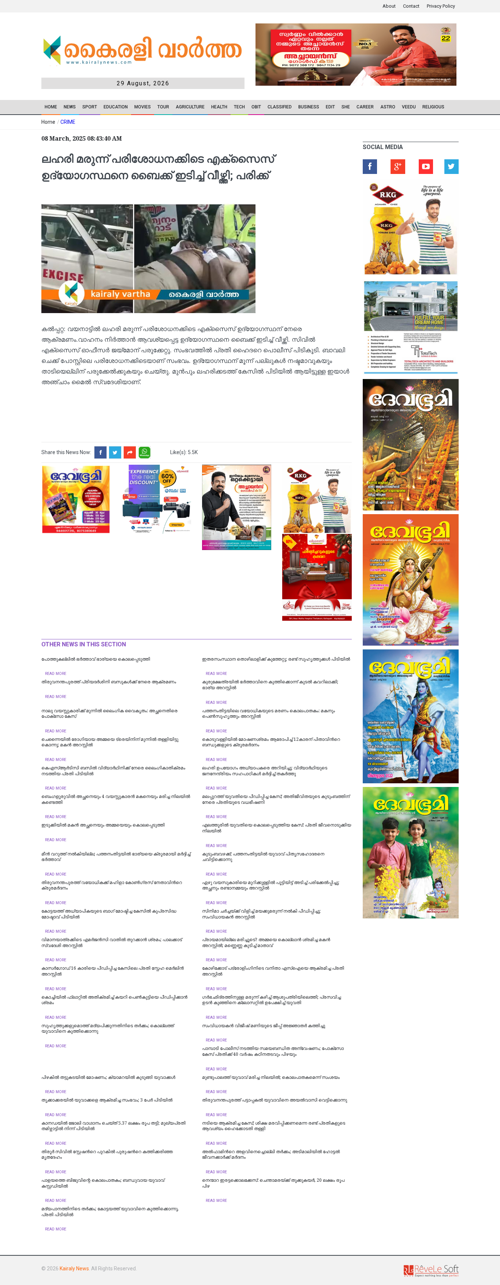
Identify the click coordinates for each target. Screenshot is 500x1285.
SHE (346, 106)
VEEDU (409, 106)
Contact (411, 6)
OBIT (256, 106)
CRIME (67, 122)
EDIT (330, 106)
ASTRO (387, 106)
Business (308, 106)
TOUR (163, 106)
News (70, 106)
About (389, 6)
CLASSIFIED (280, 106)
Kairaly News (74, 1268)
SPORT (89, 106)
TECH (239, 106)
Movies (142, 106)
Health (219, 106)
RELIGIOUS (433, 106)
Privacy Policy (441, 6)
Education (116, 106)
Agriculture (190, 106)
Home (51, 106)
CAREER (365, 106)
